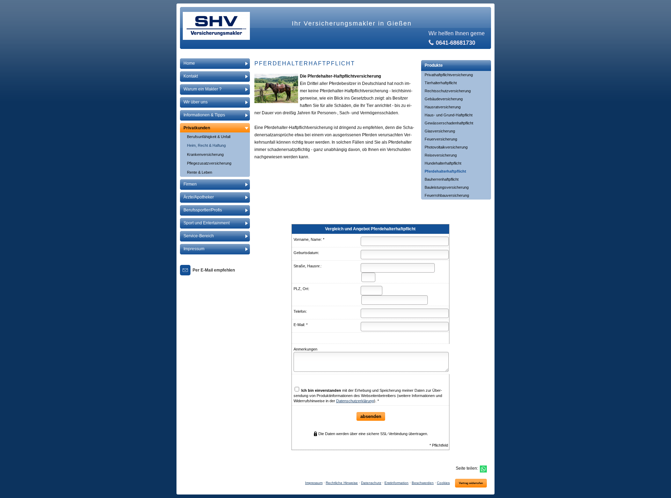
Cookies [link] (443, 483)
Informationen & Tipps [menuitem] (204, 115)
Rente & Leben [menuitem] (199, 172)
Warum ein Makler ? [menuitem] (202, 89)
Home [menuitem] (189, 63)
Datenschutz (371, 483)
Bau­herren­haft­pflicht (442, 179)
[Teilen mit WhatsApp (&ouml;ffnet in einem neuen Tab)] (483, 468)
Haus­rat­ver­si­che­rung (443, 107)
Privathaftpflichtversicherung (449, 75)
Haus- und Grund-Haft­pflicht (448, 115)
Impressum (314, 483)
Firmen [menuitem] (190, 184)
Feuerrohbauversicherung (447, 195)
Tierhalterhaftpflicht (441, 83)
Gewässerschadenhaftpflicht (449, 123)
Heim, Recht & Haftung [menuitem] (206, 145)
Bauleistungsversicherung (447, 187)
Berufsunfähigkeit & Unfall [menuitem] (208, 137)
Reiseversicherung (441, 155)
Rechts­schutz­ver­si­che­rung (448, 91)
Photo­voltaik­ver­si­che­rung (446, 147)
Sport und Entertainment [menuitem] (206, 223)
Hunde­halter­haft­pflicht (443, 163)
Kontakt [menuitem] (190, 76)
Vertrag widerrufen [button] (471, 483)
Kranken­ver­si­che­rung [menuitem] (205, 154)
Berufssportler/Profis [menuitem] (202, 210)
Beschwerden (423, 483)
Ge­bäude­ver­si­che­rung (444, 99)
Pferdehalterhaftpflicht (445, 171)
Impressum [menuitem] (193, 248)
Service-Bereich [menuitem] (198, 235)
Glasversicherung (440, 131)
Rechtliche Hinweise (342, 483)
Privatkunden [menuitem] (196, 127)
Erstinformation (396, 483)
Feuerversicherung (441, 139)
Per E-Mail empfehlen (214, 270)
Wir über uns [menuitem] (195, 102)
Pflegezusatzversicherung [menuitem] (209, 163)
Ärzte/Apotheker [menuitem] (198, 197)
